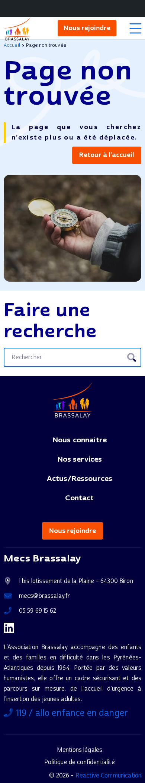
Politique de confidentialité (79, 762)
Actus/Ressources (80, 479)
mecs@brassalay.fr (44, 595)
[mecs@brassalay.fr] (11, 596)
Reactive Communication (108, 775)
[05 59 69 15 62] (11, 611)
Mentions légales (80, 749)
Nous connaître (79, 440)
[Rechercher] (132, 357)
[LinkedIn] (9, 628)
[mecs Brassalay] (17, 28)
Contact (79, 498)
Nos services (79, 459)
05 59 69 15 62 (37, 610)
